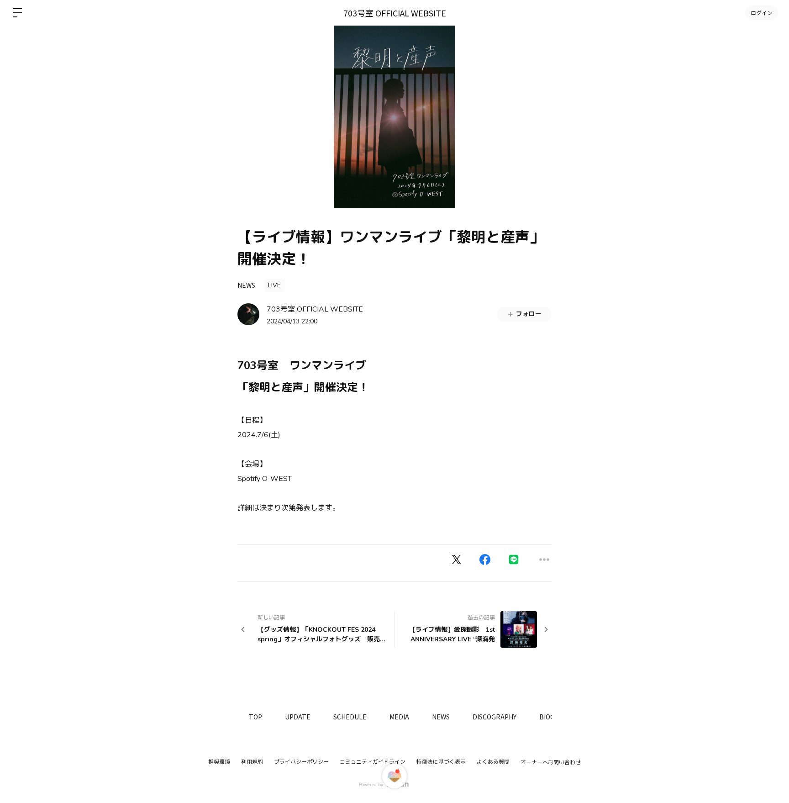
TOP (255, 716)
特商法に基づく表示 (441, 762)
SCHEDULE (350, 716)
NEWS (246, 285)
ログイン (762, 12)
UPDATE (297, 716)
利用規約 (252, 762)
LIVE (274, 285)
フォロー (529, 314)
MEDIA (399, 716)
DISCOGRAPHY (494, 716)
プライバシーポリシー (301, 762)
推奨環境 (219, 762)
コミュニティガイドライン (372, 762)
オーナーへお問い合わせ (551, 762)
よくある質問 (493, 762)
